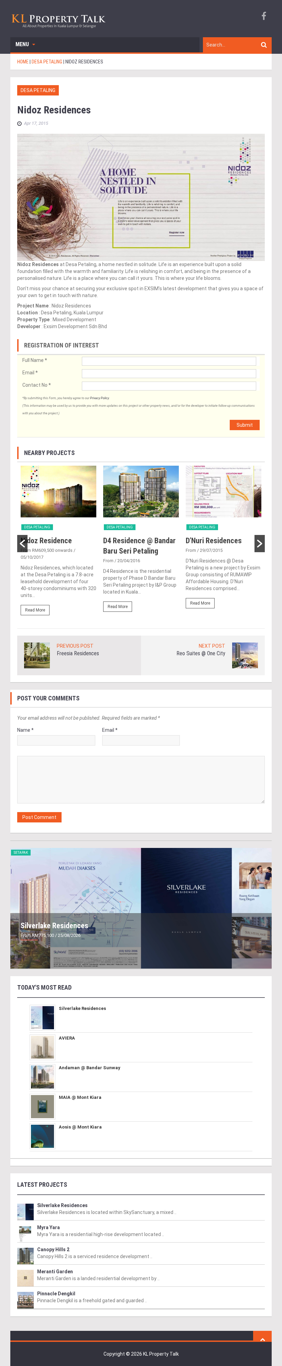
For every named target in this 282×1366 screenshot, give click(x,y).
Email (29, 372)
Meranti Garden (55, 1271)
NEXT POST (212, 646)
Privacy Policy (99, 398)
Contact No (36, 385)
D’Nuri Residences (214, 540)
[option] (58, 543)
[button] (22, 543)
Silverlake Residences (54, 925)
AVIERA (67, 1038)
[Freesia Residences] (37, 655)
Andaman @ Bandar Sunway (89, 1067)
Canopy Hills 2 (53, 1249)
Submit (245, 425)
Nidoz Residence (46, 540)
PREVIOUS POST (75, 646)
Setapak (21, 852)
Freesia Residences (78, 653)
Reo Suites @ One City (200, 653)
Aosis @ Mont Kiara (80, 1127)
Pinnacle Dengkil (56, 1293)
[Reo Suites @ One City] (245, 655)
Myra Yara (48, 1227)
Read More (35, 610)
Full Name (34, 360)
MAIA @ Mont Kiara (80, 1097)
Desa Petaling (38, 90)
